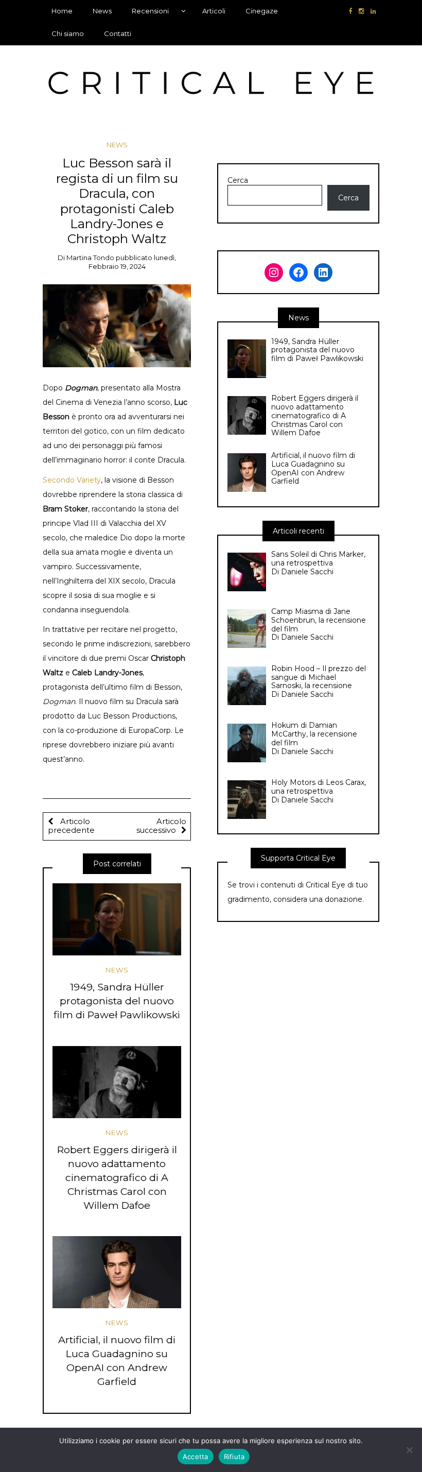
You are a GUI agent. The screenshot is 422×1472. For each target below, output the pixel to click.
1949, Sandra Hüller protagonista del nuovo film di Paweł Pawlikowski (117, 1001)
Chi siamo (67, 33)
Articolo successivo (161, 826)
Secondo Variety (72, 480)
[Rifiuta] (409, 1450)
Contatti (117, 33)
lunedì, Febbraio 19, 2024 (133, 261)
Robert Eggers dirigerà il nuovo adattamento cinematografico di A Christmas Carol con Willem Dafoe (117, 1177)
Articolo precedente (71, 826)
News (102, 11)
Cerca (237, 180)
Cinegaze (261, 11)
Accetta (195, 1456)
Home (62, 11)
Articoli (213, 11)
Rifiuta (234, 1456)
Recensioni (150, 11)
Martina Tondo (90, 257)
